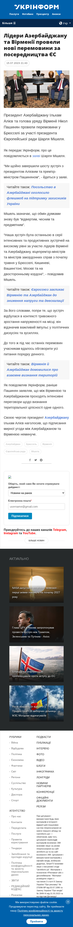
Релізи (41, 806)
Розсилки (16, 894)
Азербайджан (13, 444)
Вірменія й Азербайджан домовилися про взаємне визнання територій (32, 369)
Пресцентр (42, 14)
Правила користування (19, 841)
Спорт (15, 800)
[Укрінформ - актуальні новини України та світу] (36, 7)
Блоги (40, 765)
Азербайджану (57, 417)
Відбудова (17, 748)
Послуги (14, 14)
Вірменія (47, 444)
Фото (40, 754)
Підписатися (20, 515)
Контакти (16, 822)
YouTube (29, 533)
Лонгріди (43, 777)
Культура (16, 788)
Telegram (59, 529)
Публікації (43, 742)
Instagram (11, 533)
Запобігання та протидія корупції (21, 855)
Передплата (18, 827)
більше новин (36, 540)
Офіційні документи (44, 799)
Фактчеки (16, 765)
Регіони (15, 777)
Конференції (45, 791)
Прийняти (36, 921)
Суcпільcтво (18, 782)
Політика (16, 754)
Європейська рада (15, 451)
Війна (14, 742)
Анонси (56, 14)
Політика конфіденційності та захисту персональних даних (21, 868)
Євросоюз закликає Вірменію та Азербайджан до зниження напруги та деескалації (35, 295)
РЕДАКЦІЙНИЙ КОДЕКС (20, 888)
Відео (40, 760)
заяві (36, 156)
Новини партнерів (43, 785)
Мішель (35, 451)
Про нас (16, 816)
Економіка (17, 759)
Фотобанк (27, 14)
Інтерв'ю (42, 748)
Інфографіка (45, 771)
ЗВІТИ (15, 880)
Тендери (16, 848)
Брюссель (31, 444)
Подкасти (43, 736)
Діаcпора (16, 794)
